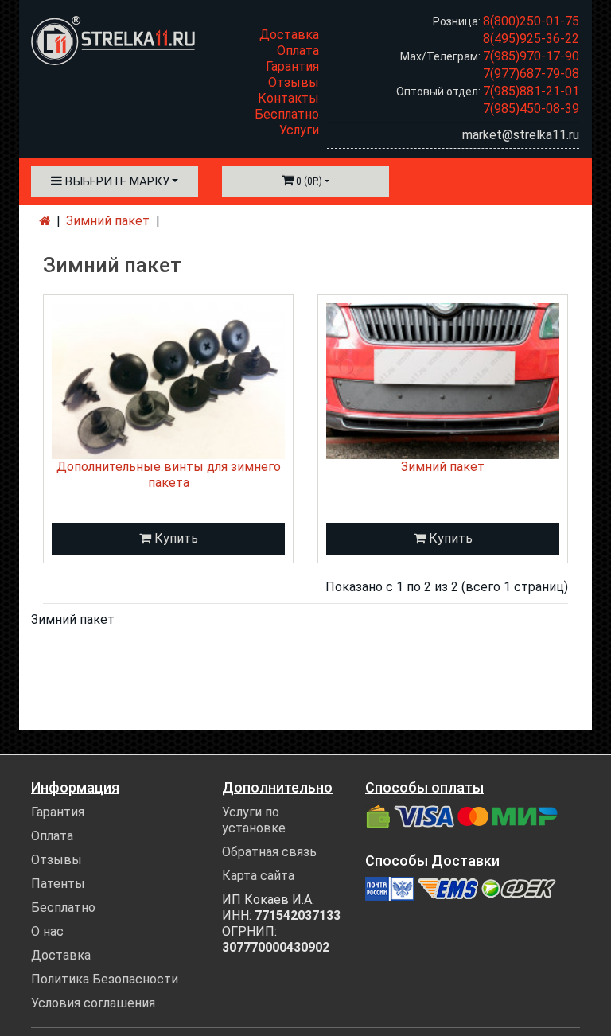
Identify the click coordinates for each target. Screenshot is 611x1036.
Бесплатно (287, 114)
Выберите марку (115, 181)
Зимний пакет (108, 220)
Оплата (298, 50)
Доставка (289, 34)
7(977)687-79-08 (531, 73)
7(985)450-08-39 (531, 108)
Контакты (288, 98)
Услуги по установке (254, 819)
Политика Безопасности (104, 979)
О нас (47, 931)
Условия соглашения (93, 1003)
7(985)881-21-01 (531, 91)
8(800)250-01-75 (531, 21)
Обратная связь (269, 851)
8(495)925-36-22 (531, 38)
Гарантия (292, 66)
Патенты (58, 883)
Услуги (299, 130)
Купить (174, 538)
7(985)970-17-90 (531, 56)
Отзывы (293, 82)
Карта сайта (258, 875)
